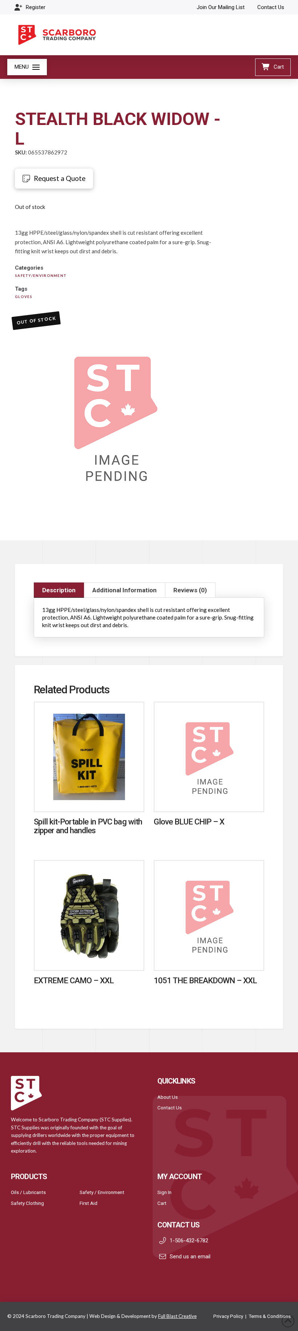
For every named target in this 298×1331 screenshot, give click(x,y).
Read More (89, 799)
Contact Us (169, 1107)
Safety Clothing (27, 1203)
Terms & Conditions (270, 1316)
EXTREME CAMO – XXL (74, 980)
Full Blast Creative (177, 1316)
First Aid (88, 1203)
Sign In (164, 1192)
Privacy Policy (228, 1316)
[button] (27, 67)
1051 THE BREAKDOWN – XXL (205, 980)
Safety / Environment (102, 1192)
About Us (167, 1097)
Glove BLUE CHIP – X (189, 821)
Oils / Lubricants (28, 1192)
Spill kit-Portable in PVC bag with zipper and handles (88, 826)
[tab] (59, 590)
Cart (161, 1203)
